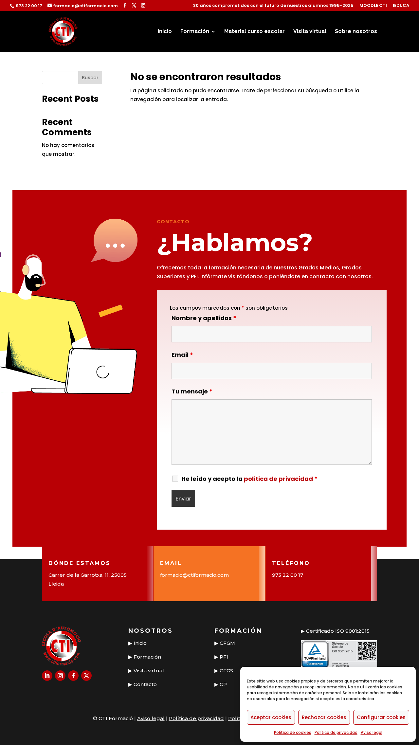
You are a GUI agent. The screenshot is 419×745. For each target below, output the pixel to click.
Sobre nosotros (356, 31)
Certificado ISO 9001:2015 (338, 631)
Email (182, 355)
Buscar (90, 77)
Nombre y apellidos (204, 318)
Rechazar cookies (324, 717)
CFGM (227, 643)
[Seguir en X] (86, 675)
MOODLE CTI (373, 6)
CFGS (226, 670)
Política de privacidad (336, 732)
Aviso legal (371, 732)
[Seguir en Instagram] (60, 675)
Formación (194, 31)
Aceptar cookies (270, 717)
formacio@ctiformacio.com (194, 575)
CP (223, 684)
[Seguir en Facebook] (73, 675)
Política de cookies (292, 732)
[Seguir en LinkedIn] (47, 675)
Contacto (145, 684)
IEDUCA (401, 6)
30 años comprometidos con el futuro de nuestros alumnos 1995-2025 (273, 6)
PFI (224, 657)
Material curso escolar (254, 31)
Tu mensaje (192, 391)
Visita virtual (309, 31)
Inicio (165, 31)
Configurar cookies (381, 717)
